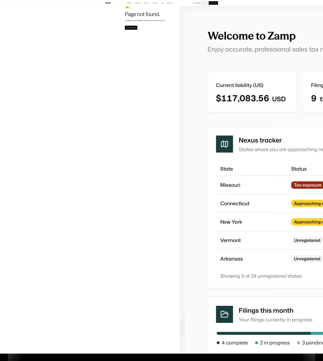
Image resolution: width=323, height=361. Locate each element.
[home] (108, 3)
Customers (155, 3)
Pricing (162, 3)
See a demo (213, 3)
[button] (129, 3)
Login (204, 3)
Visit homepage (131, 28)
